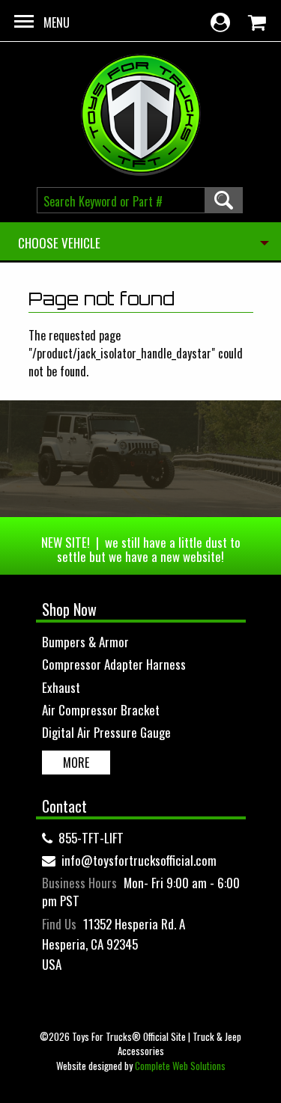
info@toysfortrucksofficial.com (139, 860)
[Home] (141, 115)
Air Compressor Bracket (101, 709)
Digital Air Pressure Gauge (106, 732)
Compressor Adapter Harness (114, 664)
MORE (76, 763)
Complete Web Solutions (180, 1065)
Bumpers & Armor (85, 641)
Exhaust (61, 687)
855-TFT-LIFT (91, 837)
